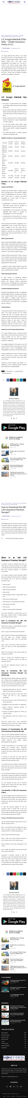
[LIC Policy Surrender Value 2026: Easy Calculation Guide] (5, 1022)
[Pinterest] (14, 380)
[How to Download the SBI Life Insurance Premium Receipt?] (5, 1015)
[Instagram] (21, 1086)
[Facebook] (8, 380)
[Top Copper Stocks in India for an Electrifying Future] (5, 982)
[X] (11, 380)
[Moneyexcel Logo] (14, 1)
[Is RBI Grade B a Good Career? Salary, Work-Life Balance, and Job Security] (5, 474)
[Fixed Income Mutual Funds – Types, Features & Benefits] (5, 467)
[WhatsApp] (18, 380)
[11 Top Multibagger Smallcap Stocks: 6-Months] (5, 996)
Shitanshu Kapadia (6, 48)
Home (2, 35)
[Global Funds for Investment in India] (5, 453)
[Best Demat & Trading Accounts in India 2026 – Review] (5, 989)
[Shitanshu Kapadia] (14, 392)
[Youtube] (10, 1086)
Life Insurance (15, 35)
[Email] (24, 380)
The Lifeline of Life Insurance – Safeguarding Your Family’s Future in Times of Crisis (18, 1007)
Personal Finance (8, 35)
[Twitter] (14, 1086)
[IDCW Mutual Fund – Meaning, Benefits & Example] (5, 446)
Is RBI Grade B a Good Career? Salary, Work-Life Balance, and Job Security (18, 474)
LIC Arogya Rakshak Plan (6, 373)
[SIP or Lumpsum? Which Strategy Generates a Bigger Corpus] (5, 460)
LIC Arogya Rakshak (9, 371)
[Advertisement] (14, 18)
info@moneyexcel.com (12, 1076)
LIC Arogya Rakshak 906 (18, 371)
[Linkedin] (21, 380)
